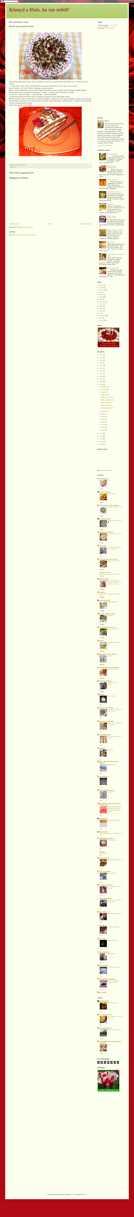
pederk (72, 1194)
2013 (101, 436)
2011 (101, 441)
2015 (101, 384)
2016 (101, 382)
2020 (101, 371)
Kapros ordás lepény (113, 268)
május (103, 419)
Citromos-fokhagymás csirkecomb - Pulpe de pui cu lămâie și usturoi (114, 582)
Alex (109, 1044)
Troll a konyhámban (105, 898)
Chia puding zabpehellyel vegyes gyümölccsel (114, 548)
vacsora (101, 320)
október (103, 392)
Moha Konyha (103, 832)
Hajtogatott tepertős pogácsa (113, 683)
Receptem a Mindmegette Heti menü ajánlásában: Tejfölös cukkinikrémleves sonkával (115, 809)
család (101, 287)
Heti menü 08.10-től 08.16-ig (115, 534)
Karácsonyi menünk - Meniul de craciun (113, 981)
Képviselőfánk (111, 873)
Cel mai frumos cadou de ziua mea (114, 887)
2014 (101, 433)
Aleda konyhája (104, 579)
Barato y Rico (103, 818)
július (103, 414)
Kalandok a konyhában (106, 721)
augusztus (104, 411)
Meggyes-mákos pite (113, 629)
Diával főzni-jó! (104, 776)
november (104, 389)
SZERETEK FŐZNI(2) (106, 532)
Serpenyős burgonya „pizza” (115, 859)
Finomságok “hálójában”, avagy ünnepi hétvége (110, 594)
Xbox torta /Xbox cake (114, 967)
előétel (101, 294)
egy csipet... (102, 925)
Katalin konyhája (104, 492)
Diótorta (110, 656)
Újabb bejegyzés (14, 224)
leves (100, 306)
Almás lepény (111, 242)
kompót (101, 304)
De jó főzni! (102, 992)
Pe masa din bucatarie (106, 885)
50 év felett (102, 939)
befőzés (101, 285)
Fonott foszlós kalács (113, 669)
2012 (101, 439)
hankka (101, 694)
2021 (101, 368)
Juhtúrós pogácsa (112, 493)
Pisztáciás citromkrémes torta (114, 643)
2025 (101, 358)
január (103, 430)
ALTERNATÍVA (104, 1001)
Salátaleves (111, 615)
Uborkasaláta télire (112, 154)
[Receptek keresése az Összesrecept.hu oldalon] (105, 470)
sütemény (101, 316)
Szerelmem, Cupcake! (113, 927)
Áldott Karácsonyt (113, 940)
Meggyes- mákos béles (114, 561)
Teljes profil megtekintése (104, 145)
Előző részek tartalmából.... (115, 913)
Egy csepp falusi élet (105, 1028)
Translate (110, 28)
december (104, 387)
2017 (101, 379)
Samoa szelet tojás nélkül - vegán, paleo (115, 900)
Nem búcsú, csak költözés (114, 1029)
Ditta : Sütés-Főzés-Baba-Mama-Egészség (109, 762)
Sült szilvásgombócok (107, 408)
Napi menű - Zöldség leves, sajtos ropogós (115, 710)
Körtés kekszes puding (107, 397)
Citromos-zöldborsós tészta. (115, 507)
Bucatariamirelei (104, 952)
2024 (101, 360)
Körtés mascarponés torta (108, 400)
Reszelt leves (110, 204)
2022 (101, 365)
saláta (100, 311)
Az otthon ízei (103, 478)
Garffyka (102, 592)
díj (100, 292)
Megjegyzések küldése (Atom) (25, 227)
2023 (101, 363)
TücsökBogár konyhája (106, 838)
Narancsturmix (111, 696)
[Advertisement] (111, 61)
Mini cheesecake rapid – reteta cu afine (109, 574)
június (103, 417)
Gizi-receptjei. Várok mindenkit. (109, 505)
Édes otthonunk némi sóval (107, 627)
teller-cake (102, 546)
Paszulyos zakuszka (112, 180)
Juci (108, 121)
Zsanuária (102, 748)
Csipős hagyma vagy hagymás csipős (115, 255)
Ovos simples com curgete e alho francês (115, 1017)
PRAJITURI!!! (111, 953)
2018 (101, 376)
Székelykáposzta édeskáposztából (111, 167)
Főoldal (50, 224)
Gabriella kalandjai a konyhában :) (110, 667)
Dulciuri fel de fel (104, 572)
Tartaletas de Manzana (113, 820)
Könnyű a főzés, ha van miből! (39, 9)
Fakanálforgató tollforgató (107, 979)
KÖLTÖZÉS (102, 853)
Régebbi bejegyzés (86, 224)
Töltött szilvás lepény (107, 405)
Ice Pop (110, 480)
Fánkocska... (111, 750)
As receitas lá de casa (105, 1014)
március (103, 425)
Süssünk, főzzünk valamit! (107, 614)
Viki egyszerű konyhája (106, 708)
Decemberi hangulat (113, 1003)
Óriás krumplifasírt (106, 402)
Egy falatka (102, 912)
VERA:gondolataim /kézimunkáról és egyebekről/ (110, 1042)
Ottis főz (102, 852)
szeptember (104, 395)
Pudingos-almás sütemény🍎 (114, 521)
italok (100, 299)
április (103, 422)
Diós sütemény (112, 791)
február (103, 427)
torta (16, 167)
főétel (100, 297)
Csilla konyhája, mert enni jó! (108, 559)
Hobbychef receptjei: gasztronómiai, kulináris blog (110, 804)
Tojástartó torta (112, 765)
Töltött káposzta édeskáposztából (111, 217)
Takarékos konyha (104, 519)
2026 (101, 355)
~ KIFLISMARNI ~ (113, 602)
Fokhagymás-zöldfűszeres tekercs (114, 737)
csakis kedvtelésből (105, 871)
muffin (101, 309)
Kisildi (101, 641)
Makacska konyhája (105, 681)
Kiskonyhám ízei (104, 858)
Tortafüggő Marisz (104, 735)
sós (100, 313)
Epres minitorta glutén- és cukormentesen (110, 833)
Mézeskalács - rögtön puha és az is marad (115, 723)
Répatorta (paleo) (112, 840)
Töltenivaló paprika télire (114, 192)
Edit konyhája (103, 965)
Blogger (84, 1194)
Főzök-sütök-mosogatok (106, 790)
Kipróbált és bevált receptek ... (108, 654)
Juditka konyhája (104, 600)
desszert (101, 290)
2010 (101, 444)
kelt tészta (102, 302)
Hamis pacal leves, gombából (115, 230)
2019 (101, 374)
